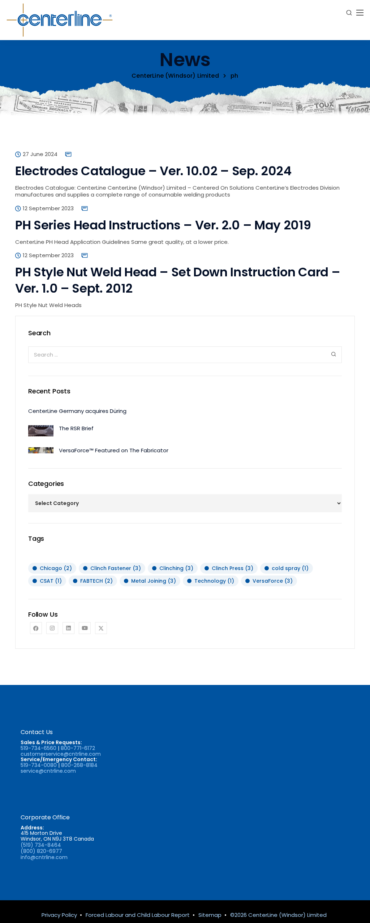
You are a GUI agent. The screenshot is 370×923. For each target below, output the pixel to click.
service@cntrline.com (48, 771)
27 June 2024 (40, 154)
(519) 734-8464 (41, 845)
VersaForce (273, 581)
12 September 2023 (48, 208)
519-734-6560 (38, 748)
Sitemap (209, 915)
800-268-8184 (79, 765)
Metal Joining (153, 581)
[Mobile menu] (359, 12)
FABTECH (96, 581)
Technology (214, 581)
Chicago (56, 568)
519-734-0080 (39, 765)
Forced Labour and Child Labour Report (138, 915)
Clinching (176, 568)
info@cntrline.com (44, 857)
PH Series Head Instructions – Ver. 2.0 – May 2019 (163, 225)
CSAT (51, 581)
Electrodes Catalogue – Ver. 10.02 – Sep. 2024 (153, 171)
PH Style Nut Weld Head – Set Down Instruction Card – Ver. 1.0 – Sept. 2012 (177, 280)
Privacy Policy (59, 915)
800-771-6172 (78, 748)
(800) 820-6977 (41, 851)
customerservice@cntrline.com (61, 754)
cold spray (290, 568)
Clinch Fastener (115, 568)
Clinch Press (232, 568)
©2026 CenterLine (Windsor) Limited (278, 915)
